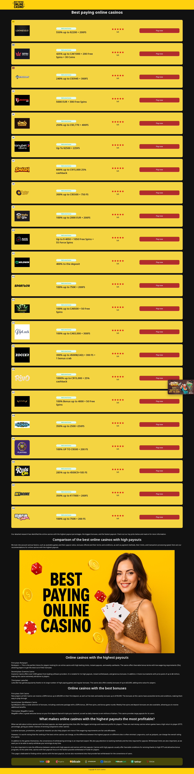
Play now (159, 31)
